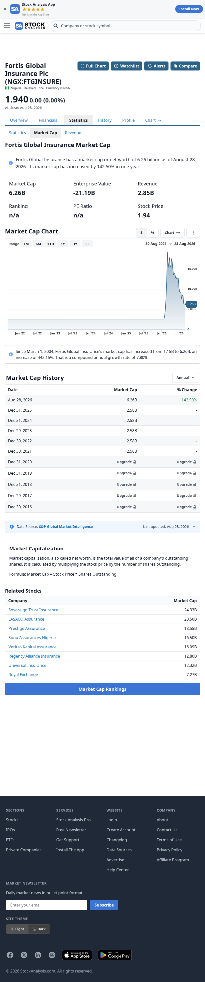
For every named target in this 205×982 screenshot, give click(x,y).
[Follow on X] (24, 955)
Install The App (70, 850)
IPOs (10, 830)
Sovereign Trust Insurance (33, 610)
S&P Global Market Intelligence (66, 526)
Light (19, 929)
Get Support (68, 840)
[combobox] (126, 25)
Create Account (121, 830)
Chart (151, 120)
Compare (188, 66)
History (105, 120)
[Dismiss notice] (5, 9)
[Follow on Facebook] (10, 955)
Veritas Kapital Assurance (32, 647)
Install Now (189, 8)
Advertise (115, 860)
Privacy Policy (169, 850)
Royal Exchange (23, 674)
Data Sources (119, 850)
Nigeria (16, 88)
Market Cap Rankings (102, 689)
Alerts (160, 66)
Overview (19, 120)
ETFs (10, 840)
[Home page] (30, 25)
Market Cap (45, 132)
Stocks (12, 820)
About (162, 820)
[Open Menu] (7, 26)
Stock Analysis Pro (73, 820)
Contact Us (167, 830)
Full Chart (96, 66)
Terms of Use (169, 840)
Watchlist (129, 66)
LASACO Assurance (26, 619)
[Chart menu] (193, 232)
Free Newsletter (71, 830)
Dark (42, 929)
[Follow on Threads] (52, 955)
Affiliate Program (173, 860)
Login (111, 820)
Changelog (116, 840)
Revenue (73, 132)
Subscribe (104, 905)
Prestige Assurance (26, 628)
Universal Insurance (27, 665)
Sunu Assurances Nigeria (32, 637)
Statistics (78, 120)
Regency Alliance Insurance (34, 656)
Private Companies (24, 850)
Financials (48, 120)
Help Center (117, 870)
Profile (128, 120)
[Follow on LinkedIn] (38, 955)
